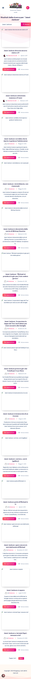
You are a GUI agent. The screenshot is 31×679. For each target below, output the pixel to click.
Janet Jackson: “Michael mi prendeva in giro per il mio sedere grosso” (15, 276)
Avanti (21, 658)
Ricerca (27, 24)
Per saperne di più (10, 70)
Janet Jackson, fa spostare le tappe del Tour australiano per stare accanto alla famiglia (15, 324)
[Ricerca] (27, 7)
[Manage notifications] (3, 675)
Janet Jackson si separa (16, 590)
